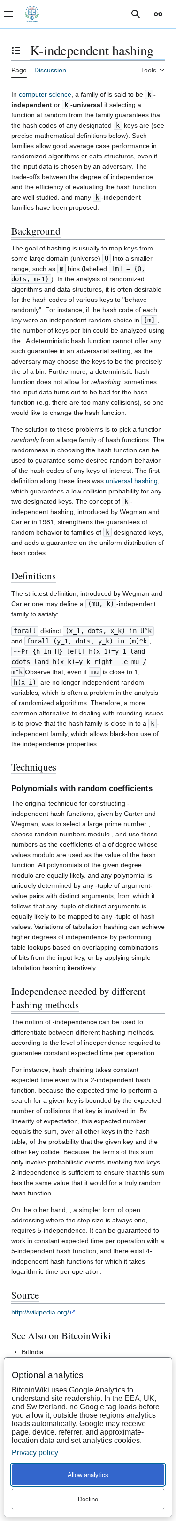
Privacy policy (35, 1453)
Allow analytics (88, 1474)
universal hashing (132, 481)
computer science (45, 94)
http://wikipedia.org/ (40, 1312)
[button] (158, 14)
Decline (88, 1499)
